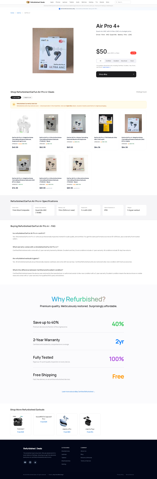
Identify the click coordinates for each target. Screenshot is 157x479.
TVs (96, 2)
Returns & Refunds (86, 457)
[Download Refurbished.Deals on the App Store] (35, 462)
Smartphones (66, 451)
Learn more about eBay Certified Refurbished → (78, 392)
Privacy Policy (120, 474)
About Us (83, 451)
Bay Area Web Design (58, 474)
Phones (58, 2)
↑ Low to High (16, 97)
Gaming (91, 2)
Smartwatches (66, 461)
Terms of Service (86, 461)
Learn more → (106, 67)
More (107, 2)
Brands (102, 2)
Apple (52, 2)
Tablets (71, 2)
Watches (84, 2)
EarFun (19, 13)
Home (12, 13)
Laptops (64, 2)
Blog (82, 454)
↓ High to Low (27, 97)
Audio (77, 2)
